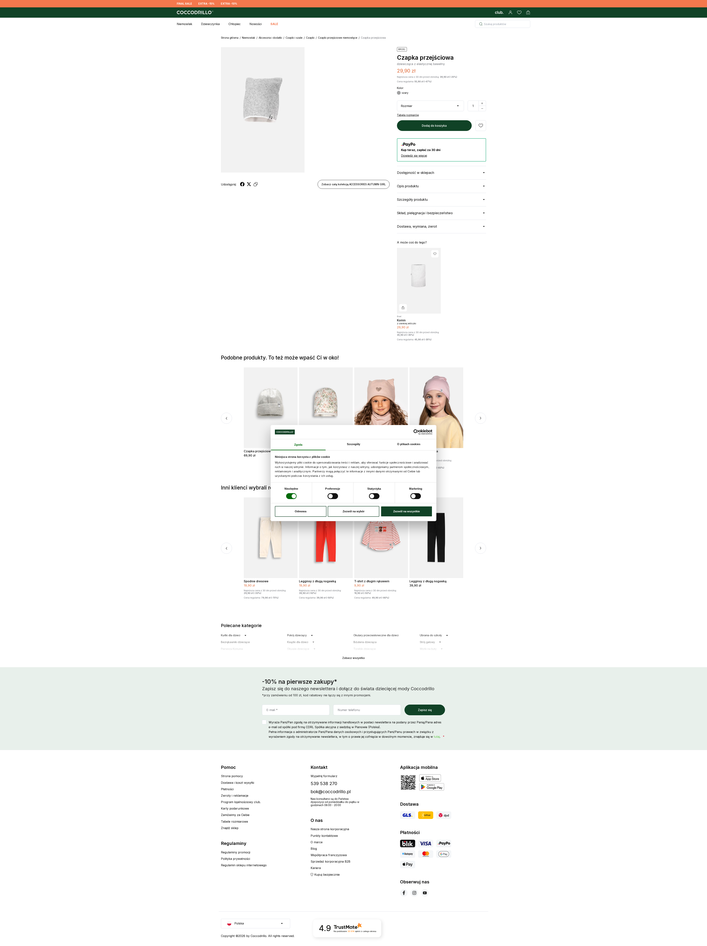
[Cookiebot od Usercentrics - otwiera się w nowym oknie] (416, 432)
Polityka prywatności (235, 859)
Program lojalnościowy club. (241, 802)
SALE (274, 24)
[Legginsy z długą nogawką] (326, 537)
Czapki (310, 37)
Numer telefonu (349, 710)
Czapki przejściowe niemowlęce (337, 37)
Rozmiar (406, 106)
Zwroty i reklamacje (234, 795)
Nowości (255, 24)
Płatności (227, 789)
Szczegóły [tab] (353, 444)
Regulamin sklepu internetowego (244, 865)
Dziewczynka (210, 24)
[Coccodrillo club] (499, 12)
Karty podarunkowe (235, 808)
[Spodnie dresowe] (271, 537)
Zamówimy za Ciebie (235, 815)
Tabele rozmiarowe (234, 821)
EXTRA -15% (206, 3)
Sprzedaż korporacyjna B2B (330, 861)
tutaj (437, 736)
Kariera (316, 868)
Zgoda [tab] (298, 444)
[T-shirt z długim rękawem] (381, 537)
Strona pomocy (232, 776)
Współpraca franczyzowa (329, 855)
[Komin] (419, 281)
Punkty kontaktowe (324, 836)
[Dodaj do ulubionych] (480, 125)
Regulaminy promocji (235, 852)
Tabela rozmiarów (408, 115)
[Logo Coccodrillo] (194, 12)
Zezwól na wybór (354, 511)
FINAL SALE (184, 3)
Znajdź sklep (229, 828)
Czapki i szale (294, 37)
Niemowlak (184, 24)
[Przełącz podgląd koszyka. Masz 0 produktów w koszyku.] (528, 12)
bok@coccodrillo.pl (331, 791)
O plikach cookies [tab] (408, 444)
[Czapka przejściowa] (271, 407)
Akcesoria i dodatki (270, 37)
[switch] (333, 496)
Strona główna (229, 37)
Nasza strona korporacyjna (330, 829)
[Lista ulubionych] (519, 12)
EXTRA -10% (229, 3)
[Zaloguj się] (510, 12)
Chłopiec (234, 24)
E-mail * (272, 710)
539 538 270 (324, 783)
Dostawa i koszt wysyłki (237, 782)
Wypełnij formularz (324, 776)
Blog (314, 848)
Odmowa (300, 511)
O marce (317, 842)
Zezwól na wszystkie (406, 511)
